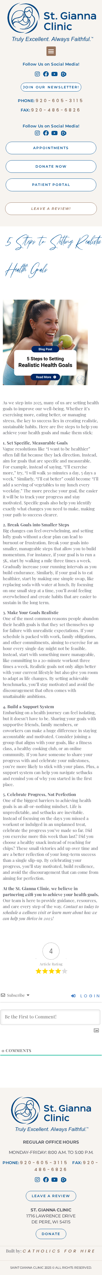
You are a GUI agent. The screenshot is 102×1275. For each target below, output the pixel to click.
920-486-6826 (56, 110)
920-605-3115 (60, 100)
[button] (51, 51)
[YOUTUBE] (55, 74)
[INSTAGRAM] (38, 74)
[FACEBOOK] (47, 74)
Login (89, 996)
